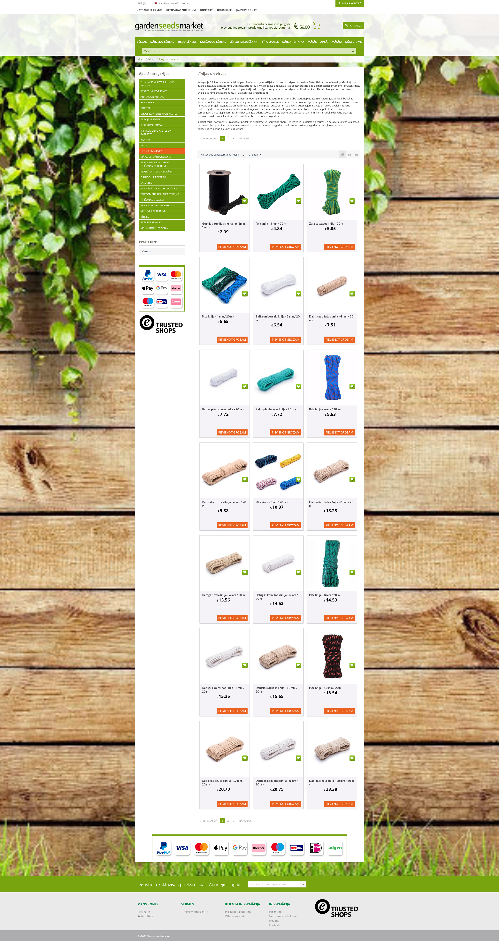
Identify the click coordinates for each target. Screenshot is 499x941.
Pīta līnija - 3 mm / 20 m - (272, 223)
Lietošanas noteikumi (181, 10)
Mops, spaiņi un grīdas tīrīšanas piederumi (156, 164)
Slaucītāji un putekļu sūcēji (159, 188)
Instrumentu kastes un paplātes (156, 132)
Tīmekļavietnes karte (194, 912)
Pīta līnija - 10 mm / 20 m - (326, 687)
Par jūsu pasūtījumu (238, 912)
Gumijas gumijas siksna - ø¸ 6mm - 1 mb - (224, 225)
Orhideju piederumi (153, 177)
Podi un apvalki (151, 222)
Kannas (145, 140)
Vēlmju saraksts (235, 916)
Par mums (275, 912)
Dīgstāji (145, 108)
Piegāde (274, 921)
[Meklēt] (353, 51)
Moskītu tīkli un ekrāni (156, 171)
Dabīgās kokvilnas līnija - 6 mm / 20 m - (223, 689)
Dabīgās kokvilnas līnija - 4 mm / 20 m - (277, 596)
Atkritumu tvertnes (154, 91)
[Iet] (303, 884)
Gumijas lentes (150, 119)
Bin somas (147, 102)
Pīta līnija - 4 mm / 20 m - (218, 316)
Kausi (144, 145)
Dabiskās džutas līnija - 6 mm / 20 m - (224, 503)
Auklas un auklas (152, 96)
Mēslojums (353, 42)
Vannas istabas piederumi (157, 205)
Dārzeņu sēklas (162, 42)
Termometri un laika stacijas (160, 194)
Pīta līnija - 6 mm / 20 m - (325, 409)
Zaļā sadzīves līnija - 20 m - (327, 223)
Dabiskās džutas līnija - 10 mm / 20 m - (276, 689)
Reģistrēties (145, 916)
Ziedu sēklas (187, 42)
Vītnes (145, 216)
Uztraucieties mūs (149, 10)
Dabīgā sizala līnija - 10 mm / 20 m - (331, 782)
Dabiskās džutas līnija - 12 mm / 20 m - (223, 782)
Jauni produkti (246, 10)
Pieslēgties (144, 912)
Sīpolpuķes (270, 42)
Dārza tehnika (293, 42)
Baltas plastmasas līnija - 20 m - (223, 409)
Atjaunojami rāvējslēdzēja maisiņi (157, 83)
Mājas (140, 59)
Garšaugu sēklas (213, 42)
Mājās (312, 42)
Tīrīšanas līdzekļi (152, 199)
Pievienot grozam (232, 247)
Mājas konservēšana (154, 228)
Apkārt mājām (331, 42)
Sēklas (142, 42)
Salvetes (146, 183)
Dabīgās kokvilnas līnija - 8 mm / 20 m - (277, 782)
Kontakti (206, 10)
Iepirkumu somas (152, 125)
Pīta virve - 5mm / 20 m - (272, 502)
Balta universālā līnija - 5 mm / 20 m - (278, 318)
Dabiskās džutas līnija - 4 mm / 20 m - (331, 318)
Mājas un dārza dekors (156, 156)
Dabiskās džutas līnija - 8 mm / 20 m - (331, 503)
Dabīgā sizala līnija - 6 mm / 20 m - (224, 595)
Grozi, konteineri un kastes (159, 113)
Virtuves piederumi (153, 211)
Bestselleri (225, 10)
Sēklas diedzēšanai (244, 42)
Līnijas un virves (151, 151)
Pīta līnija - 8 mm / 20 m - (325, 595)
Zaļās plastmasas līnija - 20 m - (276, 409)
